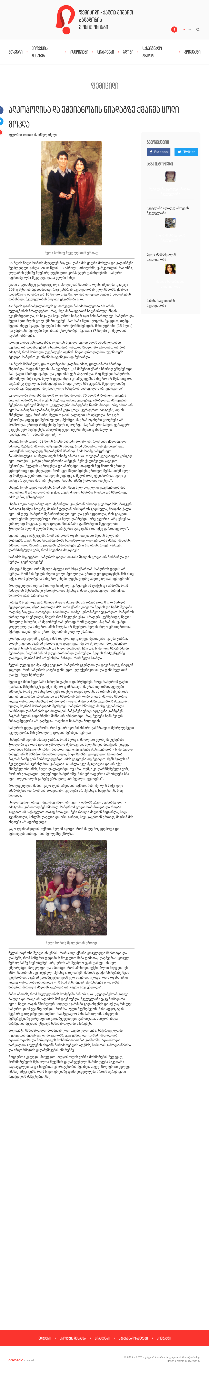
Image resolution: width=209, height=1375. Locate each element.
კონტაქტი (192, 51)
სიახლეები (105, 51)
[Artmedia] (16, 1360)
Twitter (189, 152)
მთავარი (15, 51)
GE (183, 29)
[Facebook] (174, 29)
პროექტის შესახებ (73, 1338)
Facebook (162, 152)
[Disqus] (104, 1156)
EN (189, 29)
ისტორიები (79, 51)
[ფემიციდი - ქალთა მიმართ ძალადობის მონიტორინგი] (65, 19)
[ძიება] (198, 29)
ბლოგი (128, 51)
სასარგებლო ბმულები (133, 1338)
